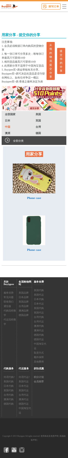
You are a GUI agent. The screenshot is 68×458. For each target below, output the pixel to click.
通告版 (7, 306)
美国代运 (39, 294)
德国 (38, 133)
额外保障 (39, 357)
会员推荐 (39, 381)
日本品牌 (24, 297)
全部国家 (10, 114)
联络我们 (9, 301)
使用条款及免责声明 (49, 436)
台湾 (38, 126)
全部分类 (18, 140)
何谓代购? (9, 377)
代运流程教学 (10, 321)
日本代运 (39, 303)
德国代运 (39, 339)
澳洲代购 (39, 326)
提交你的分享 (61, 61)
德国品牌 (24, 315)
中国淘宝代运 (40, 346)
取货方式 (39, 352)
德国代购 (39, 335)
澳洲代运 (39, 330)
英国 (38, 120)
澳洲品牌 (24, 310)
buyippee (10, 6)
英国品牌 (24, 301)
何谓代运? (24, 377)
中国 (7, 126)
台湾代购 (39, 317)
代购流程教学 (10, 312)
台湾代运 (39, 321)
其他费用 (39, 361)
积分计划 (39, 377)
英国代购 (39, 308)
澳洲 (7, 133)
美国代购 (39, 290)
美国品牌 (24, 292)
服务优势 (9, 292)
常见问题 (9, 297)
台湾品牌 (24, 306)
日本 (7, 120)
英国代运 (39, 312)
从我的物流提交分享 (50, 61)
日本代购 (39, 299)
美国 (38, 114)
